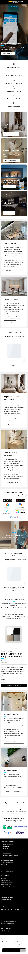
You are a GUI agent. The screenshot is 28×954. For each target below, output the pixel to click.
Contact (3, 878)
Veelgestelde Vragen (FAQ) (8, 887)
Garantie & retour (6, 884)
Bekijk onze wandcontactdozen (14, 741)
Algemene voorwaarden (7, 902)
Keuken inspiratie (10, 322)
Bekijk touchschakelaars (11, 134)
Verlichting (6, 849)
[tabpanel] (14, 354)
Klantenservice (7, 853)
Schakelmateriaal (8, 844)
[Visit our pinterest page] (11, 909)
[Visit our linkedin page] (8, 909)
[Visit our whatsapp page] (15, 909)
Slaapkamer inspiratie (11, 424)
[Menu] (2, 6)
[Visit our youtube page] (18, 909)
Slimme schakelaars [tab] (10, 559)
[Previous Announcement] (2, 2)
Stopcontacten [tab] (20, 336)
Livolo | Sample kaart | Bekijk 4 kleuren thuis (12, 655)
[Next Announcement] (26, 2)
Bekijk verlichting (9, 213)
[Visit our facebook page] (2, 909)
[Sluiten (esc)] (26, 937)
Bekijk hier (8, 270)
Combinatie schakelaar (12, 482)
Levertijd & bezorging (6, 882)
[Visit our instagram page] (5, 909)
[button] (15, 648)
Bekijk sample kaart (14, 950)
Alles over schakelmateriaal (10, 855)
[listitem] (14, 2)
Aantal (3, 679)
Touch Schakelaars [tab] (10, 336)
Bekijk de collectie (7, 53)
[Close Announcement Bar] (27, 2)
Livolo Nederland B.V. (6, 651)
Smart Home (6, 846)
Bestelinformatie (5, 880)
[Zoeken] (26, 6)
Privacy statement (6, 899)
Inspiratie (5, 851)
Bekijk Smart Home (9, 186)
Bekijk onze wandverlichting (13, 791)
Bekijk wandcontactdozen (11, 160)
